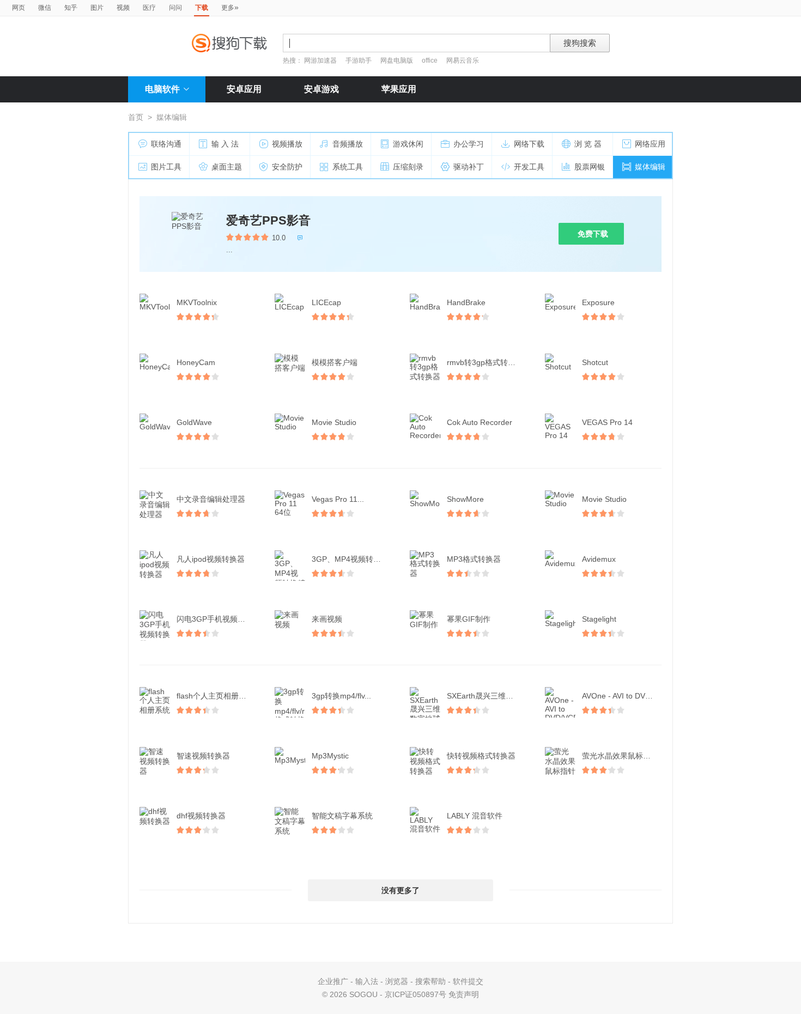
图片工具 (166, 166)
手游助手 (359, 60)
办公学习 (468, 143)
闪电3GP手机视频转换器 (217, 619)
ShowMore (465, 499)
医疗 (149, 7)
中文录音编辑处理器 (211, 499)
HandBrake (466, 302)
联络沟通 (166, 143)
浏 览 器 (588, 143)
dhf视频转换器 (201, 815)
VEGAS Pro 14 (607, 422)
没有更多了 (400, 890)
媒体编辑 (650, 166)
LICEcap (326, 302)
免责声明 (463, 994)
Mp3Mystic (330, 755)
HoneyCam (196, 362)
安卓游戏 (321, 89)
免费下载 (593, 233)
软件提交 (468, 981)
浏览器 (396, 981)
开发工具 (529, 166)
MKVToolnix (197, 302)
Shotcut (595, 362)
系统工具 (347, 166)
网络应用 (650, 143)
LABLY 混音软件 (474, 815)
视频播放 (287, 143)
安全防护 (287, 166)
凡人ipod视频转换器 (211, 559)
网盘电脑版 (396, 60)
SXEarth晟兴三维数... (483, 695)
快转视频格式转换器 (481, 755)
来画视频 (327, 619)
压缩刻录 (408, 166)
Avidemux (599, 559)
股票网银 (589, 166)
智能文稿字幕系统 (342, 815)
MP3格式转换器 (474, 559)
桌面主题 (226, 166)
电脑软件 (162, 89)
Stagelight (599, 619)
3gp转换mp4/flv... (341, 695)
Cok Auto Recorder (479, 422)
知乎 (70, 7)
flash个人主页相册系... (215, 695)
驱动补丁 (468, 166)
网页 (18, 7)
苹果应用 (398, 89)
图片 (97, 7)
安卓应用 (244, 89)
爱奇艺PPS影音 (268, 220)
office (430, 60)
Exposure (598, 302)
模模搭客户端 (334, 362)
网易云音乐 (462, 60)
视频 (123, 7)
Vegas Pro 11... (338, 499)
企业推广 (333, 981)
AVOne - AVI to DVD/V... (623, 695)
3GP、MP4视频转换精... (352, 559)
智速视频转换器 (203, 755)
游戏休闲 (408, 143)
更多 (230, 7)
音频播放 (347, 143)
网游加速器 (320, 60)
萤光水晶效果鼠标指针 (620, 755)
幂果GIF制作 (468, 619)
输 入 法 (225, 143)
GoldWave (194, 422)
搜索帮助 (430, 981)
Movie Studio (334, 422)
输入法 (366, 981)
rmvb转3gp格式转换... (484, 362)
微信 (44, 7)
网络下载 (529, 143)
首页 (135, 117)
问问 (175, 7)
